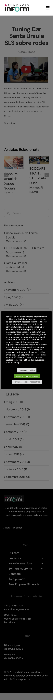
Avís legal (16, 362)
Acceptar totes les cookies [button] (27, 376)
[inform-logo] (17, 3)
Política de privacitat (33, 359)
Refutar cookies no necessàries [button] (27, 382)
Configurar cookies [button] (27, 370)
